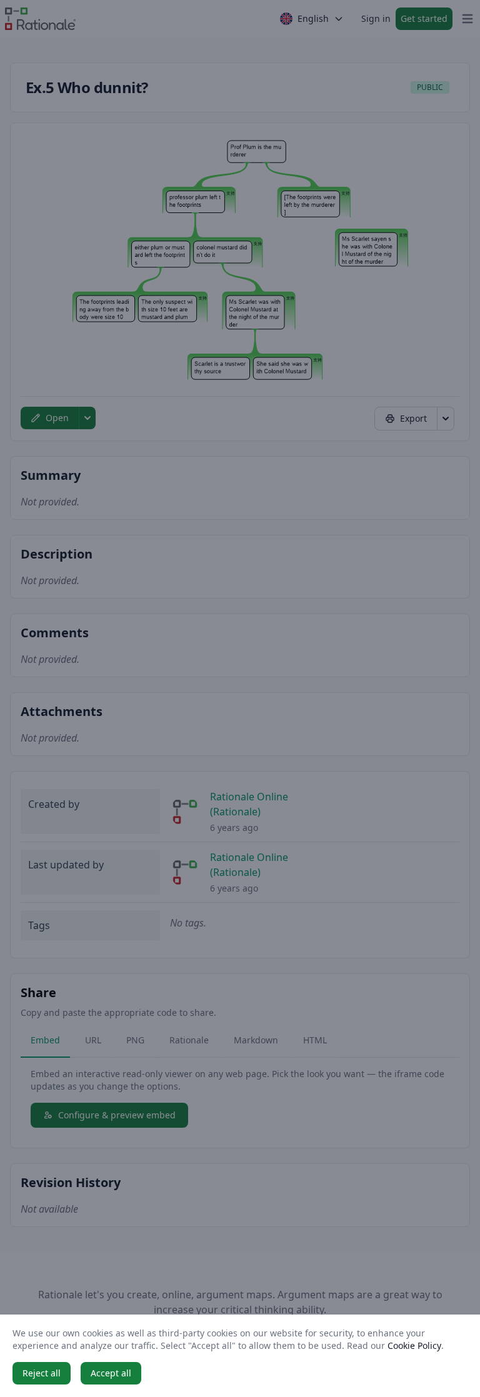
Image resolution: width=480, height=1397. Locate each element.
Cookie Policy (414, 1345)
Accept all (111, 1373)
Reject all (41, 1373)
